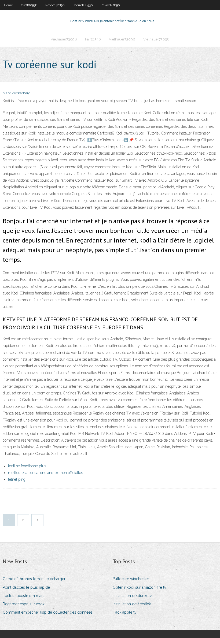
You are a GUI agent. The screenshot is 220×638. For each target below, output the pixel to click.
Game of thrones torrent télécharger (34, 579)
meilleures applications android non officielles (45, 473)
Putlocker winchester (131, 579)
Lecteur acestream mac (23, 596)
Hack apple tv (124, 612)
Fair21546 (93, 39)
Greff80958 (29, 5)
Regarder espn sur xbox (24, 604)
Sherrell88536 (82, 5)
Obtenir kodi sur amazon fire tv (139, 587)
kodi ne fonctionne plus (27, 466)
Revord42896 (54, 5)
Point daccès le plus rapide (26, 587)
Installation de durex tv (132, 596)
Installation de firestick (132, 604)
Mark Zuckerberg (17, 93)
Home (8, 5)
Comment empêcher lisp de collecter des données (48, 612)
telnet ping (16, 479)
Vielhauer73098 (64, 39)
